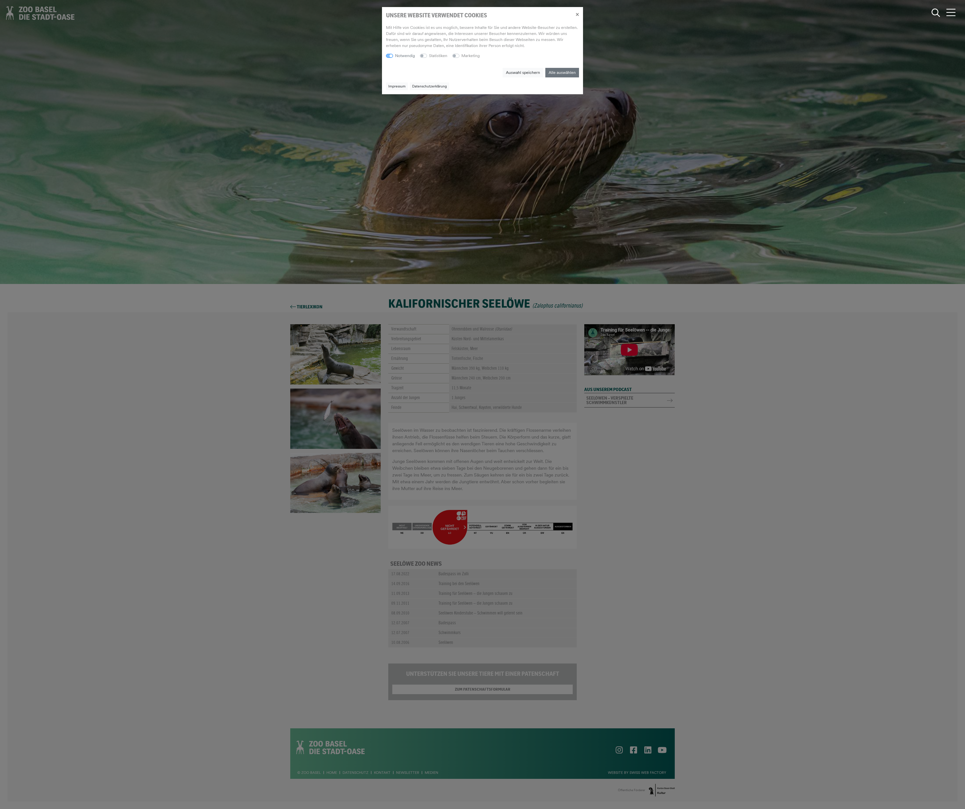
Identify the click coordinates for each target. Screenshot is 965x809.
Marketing (470, 55)
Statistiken (438, 55)
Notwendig (405, 55)
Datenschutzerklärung (429, 86)
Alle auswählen (562, 72)
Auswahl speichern (523, 72)
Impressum (397, 86)
